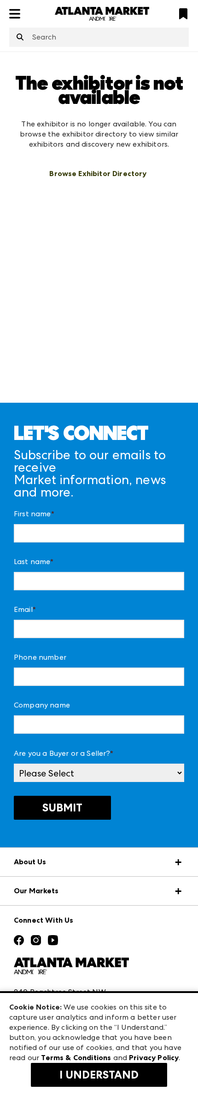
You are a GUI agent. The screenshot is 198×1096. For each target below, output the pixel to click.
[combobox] (99, 37)
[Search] (20, 37)
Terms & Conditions (76, 1057)
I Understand (99, 1075)
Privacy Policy (154, 1057)
